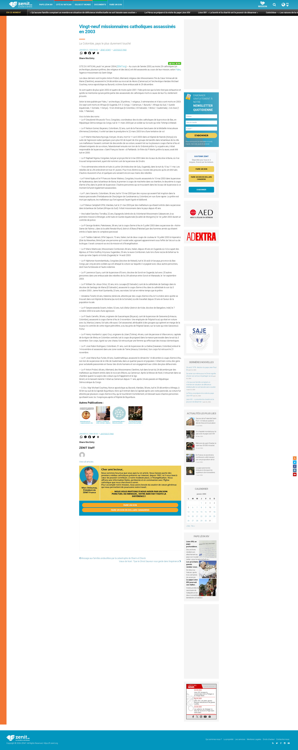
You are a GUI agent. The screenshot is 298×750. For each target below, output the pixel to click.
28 (197, 521)
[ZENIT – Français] (23, 5)
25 (214, 516)
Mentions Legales (254, 739)
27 (193, 521)
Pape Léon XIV (45, 4)
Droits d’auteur (269, 739)
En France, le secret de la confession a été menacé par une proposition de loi (205, 457)
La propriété (228, 739)
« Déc (188, 526)
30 (206, 521)
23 (206, 516)
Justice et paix (120, 50)
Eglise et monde (83, 4)
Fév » (193, 526)
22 (201, 516)
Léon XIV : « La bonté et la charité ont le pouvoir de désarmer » (171, 12)
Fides (178, 69)
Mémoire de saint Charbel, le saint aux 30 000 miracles (206, 444)
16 (206, 512)
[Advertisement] (130, 535)
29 (201, 521)
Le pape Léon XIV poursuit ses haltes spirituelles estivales (192, 585)
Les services (240, 739)
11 (214, 507)
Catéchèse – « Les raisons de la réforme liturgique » (234, 12)
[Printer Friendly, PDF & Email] (174, 63)
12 (188, 512)
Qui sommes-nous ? (214, 739)
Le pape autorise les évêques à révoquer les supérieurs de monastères (205, 470)
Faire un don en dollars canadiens (130, 510)
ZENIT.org (121, 66)
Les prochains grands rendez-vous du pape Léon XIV (192, 567)
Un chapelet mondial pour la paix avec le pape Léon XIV (206, 433)
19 (188, 516)
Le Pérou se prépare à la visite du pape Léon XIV (111, 12)
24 (210, 516)
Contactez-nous (282, 739)
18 (214, 512)
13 (193, 512)
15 (201, 512)
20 (193, 516)
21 (197, 516)
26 (188, 521)
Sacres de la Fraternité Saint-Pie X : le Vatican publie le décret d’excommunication (206, 421)
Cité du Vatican (63, 4)
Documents (100, 4)
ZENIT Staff (105, 50)
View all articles (86, 461)
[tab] (193, 686)
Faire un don (115, 4)
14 (197, 512)
